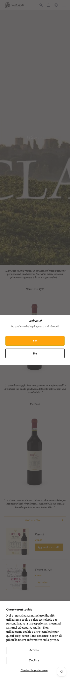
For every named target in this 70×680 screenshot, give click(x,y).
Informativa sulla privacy (43, 640)
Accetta (34, 650)
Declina (34, 660)
